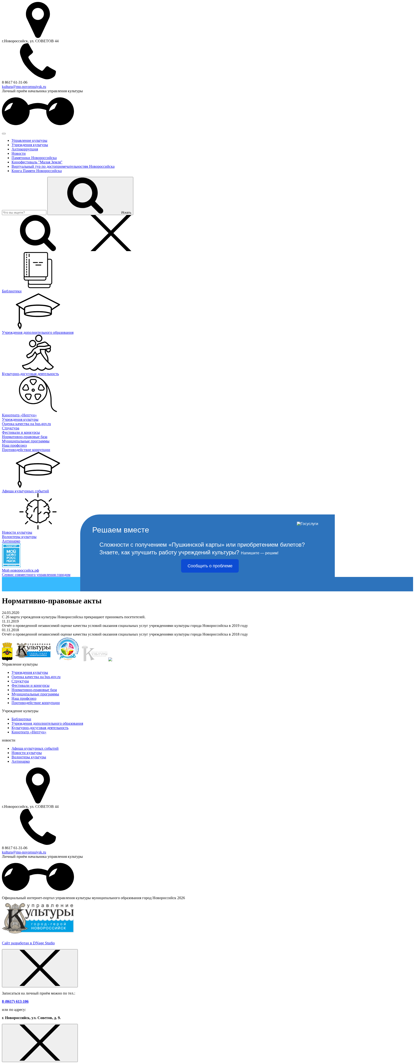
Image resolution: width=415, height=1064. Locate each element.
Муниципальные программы (35, 694)
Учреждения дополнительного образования (47, 723)
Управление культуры (29, 140)
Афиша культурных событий (35, 748)
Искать (126, 212)
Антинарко (21, 761)
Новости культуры (27, 753)
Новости (19, 153)
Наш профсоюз (24, 698)
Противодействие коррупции (36, 703)
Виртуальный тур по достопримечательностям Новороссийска (63, 166)
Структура (20, 681)
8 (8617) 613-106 (15, 1001)
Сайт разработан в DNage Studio (28, 943)
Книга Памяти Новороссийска (37, 171)
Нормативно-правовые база (34, 690)
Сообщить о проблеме (210, 565)
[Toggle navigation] (4, 133)
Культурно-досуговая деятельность (40, 728)
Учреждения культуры (30, 145)
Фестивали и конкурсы (30, 685)
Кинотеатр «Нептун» (29, 732)
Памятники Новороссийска (34, 158)
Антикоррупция (25, 149)
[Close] (40, 968)
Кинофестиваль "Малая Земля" (37, 162)
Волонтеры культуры (29, 757)
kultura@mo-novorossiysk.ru (24, 87)
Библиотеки (21, 719)
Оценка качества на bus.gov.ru (36, 677)
